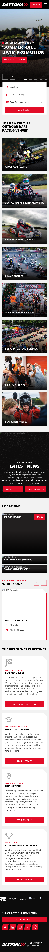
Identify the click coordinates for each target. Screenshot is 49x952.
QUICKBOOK (23, 110)
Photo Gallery (34, 489)
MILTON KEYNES (11, 56)
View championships (23, 704)
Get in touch (23, 820)
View (38, 517)
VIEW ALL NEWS (11, 489)
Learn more (23, 761)
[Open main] (45, 4)
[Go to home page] (15, 5)
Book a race (23, 879)
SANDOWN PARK (11, 63)
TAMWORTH (32, 63)
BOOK (34, 4)
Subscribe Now (23, 919)
